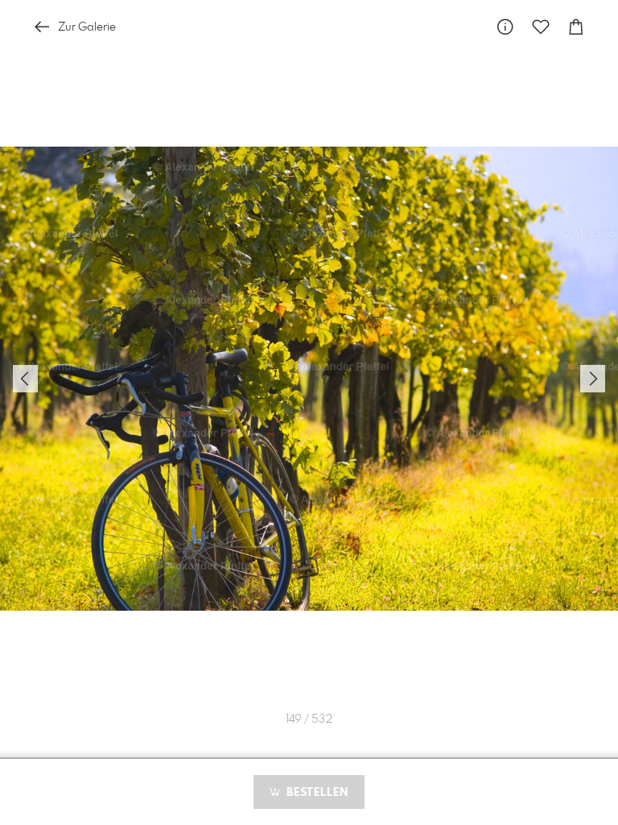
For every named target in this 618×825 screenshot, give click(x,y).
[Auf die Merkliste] (540, 27)
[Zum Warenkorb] (576, 27)
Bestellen (315, 792)
